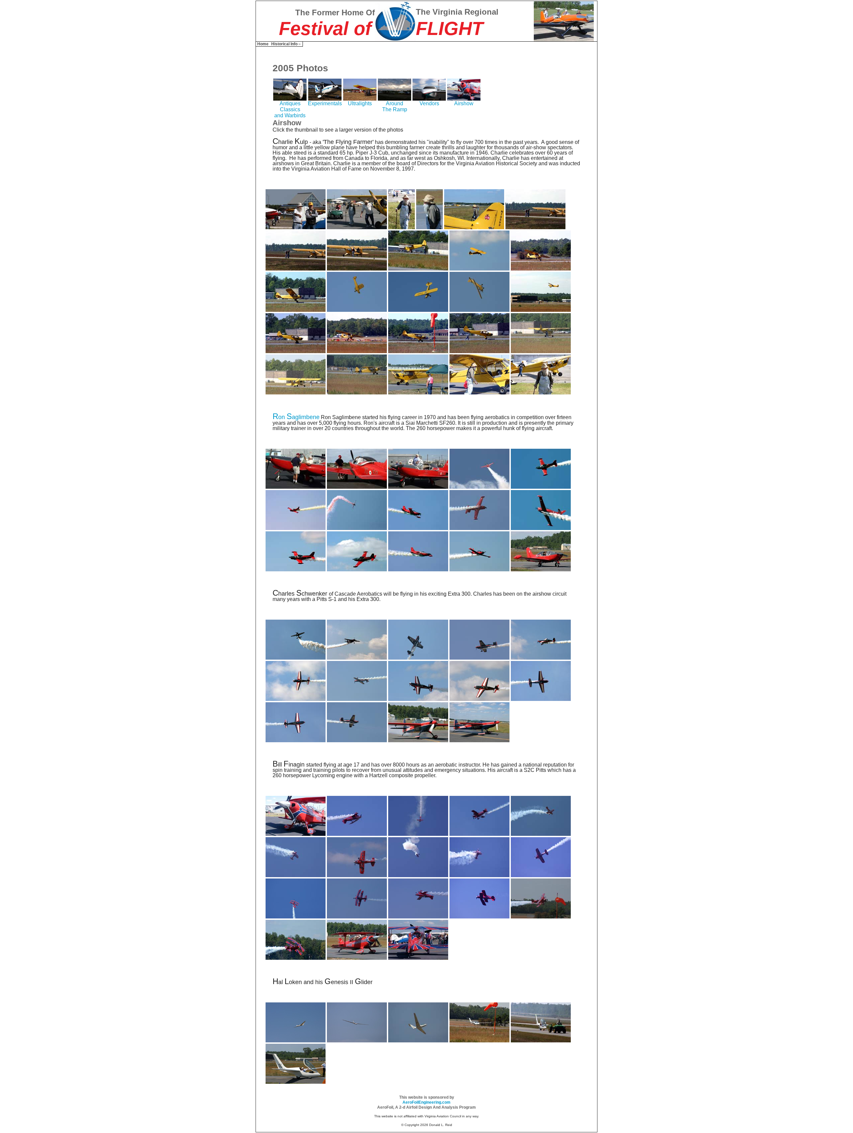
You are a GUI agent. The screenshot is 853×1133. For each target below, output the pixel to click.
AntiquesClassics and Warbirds (290, 109)
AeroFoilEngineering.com (426, 1102)
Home (263, 44)
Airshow (463, 103)
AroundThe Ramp (394, 106)
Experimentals (325, 103)
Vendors (429, 103)
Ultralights (360, 103)
